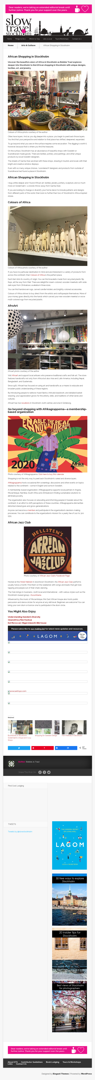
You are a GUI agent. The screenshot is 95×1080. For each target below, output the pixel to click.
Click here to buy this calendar (51, 474)
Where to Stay (34, 39)
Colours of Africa (37, 275)
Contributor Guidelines (32, 1062)
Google (40, 772)
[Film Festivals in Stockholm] (74, 727)
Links (10, 1064)
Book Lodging (52, 1062)
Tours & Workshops (72, 1062)
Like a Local (47, 39)
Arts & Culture (28, 45)
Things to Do (20, 39)
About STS (13, 1062)
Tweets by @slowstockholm (20, 832)
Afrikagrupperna (15, 483)
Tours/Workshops (62, 39)
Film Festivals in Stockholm (72, 735)
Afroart (15, 375)
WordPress (86, 1074)
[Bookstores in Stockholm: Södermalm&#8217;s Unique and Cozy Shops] (20, 727)
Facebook (44, 772)
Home (9, 39)
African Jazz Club (65, 582)
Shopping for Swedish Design (46, 735)
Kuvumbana (36, 595)
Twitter (49, 772)
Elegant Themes (61, 1074)
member (31, 510)
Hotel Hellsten (26, 582)
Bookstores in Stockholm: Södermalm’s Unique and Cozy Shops (19, 738)
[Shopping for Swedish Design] (47, 727)
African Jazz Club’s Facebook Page (55, 576)
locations (26, 403)
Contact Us (76, 39)
